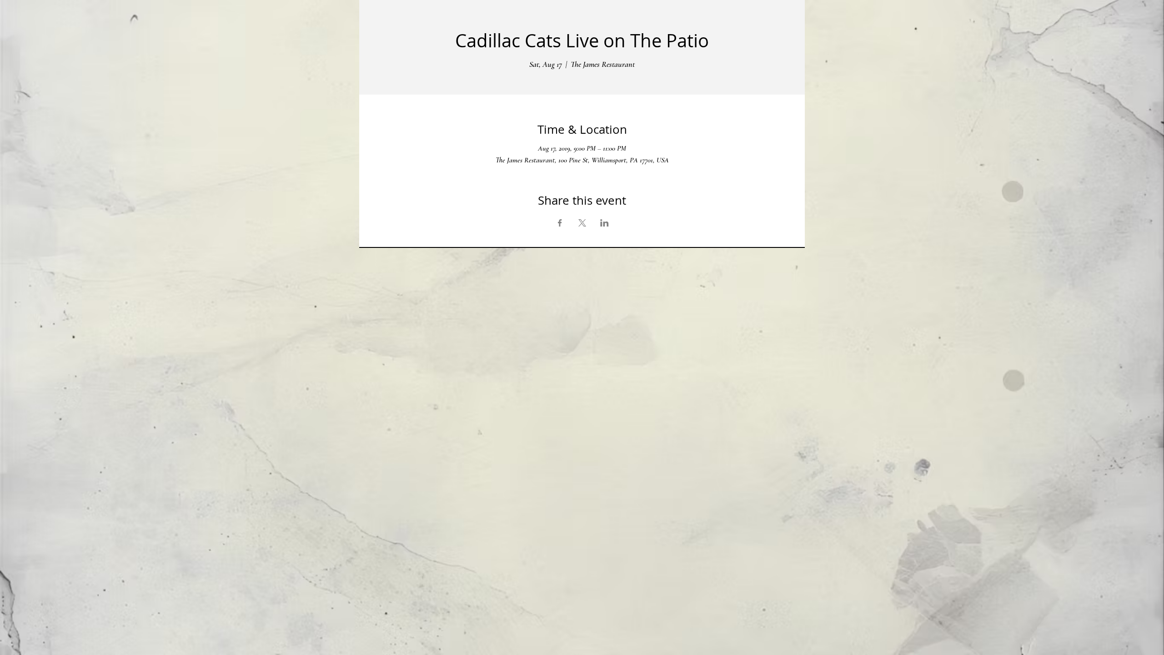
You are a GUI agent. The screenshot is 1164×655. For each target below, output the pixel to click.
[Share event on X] (582, 223)
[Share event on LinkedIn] (604, 223)
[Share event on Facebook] (560, 223)
